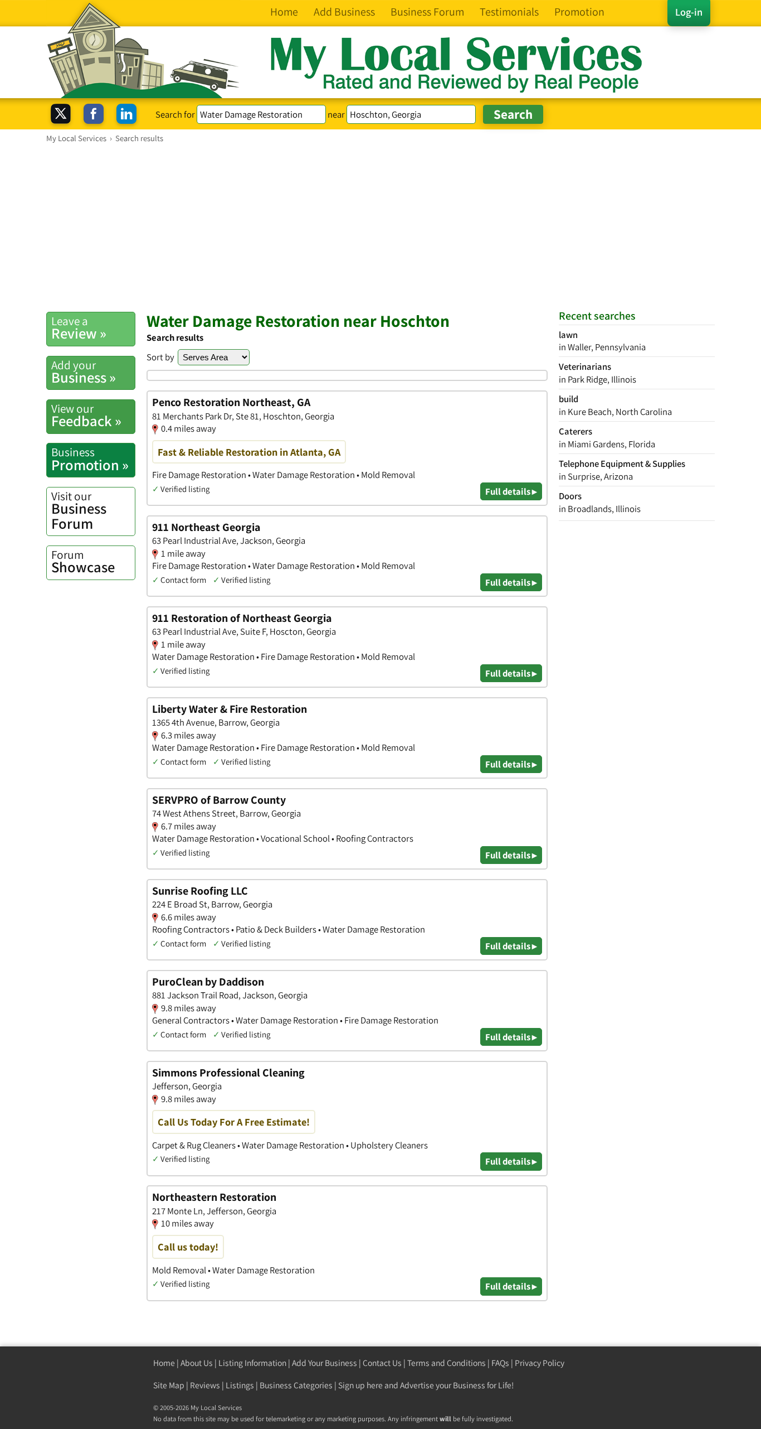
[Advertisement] (380, 227)
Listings (240, 1385)
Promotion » (90, 459)
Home (164, 1363)
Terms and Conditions (446, 1363)
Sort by (160, 357)
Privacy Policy (539, 1363)
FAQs (500, 1363)
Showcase (83, 562)
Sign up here (360, 1385)
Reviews (205, 1385)
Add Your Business (324, 1363)
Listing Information (252, 1363)
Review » (78, 328)
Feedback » (86, 415)
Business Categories (296, 1385)
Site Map (168, 1385)
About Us (197, 1363)
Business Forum (78, 510)
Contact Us (382, 1363)
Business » (83, 372)
